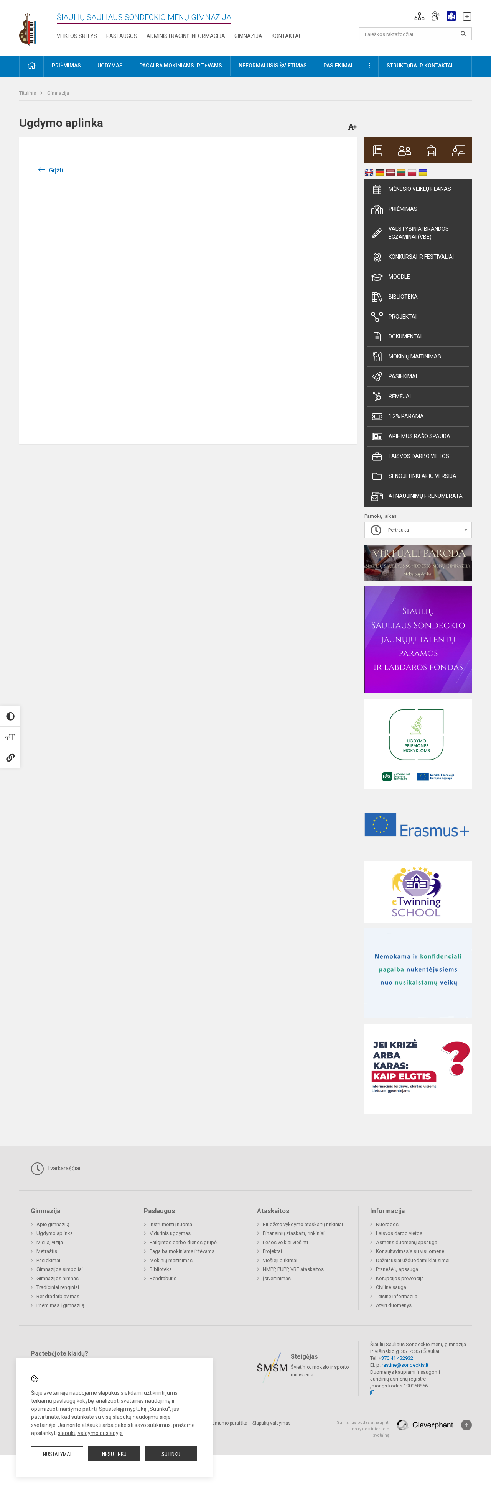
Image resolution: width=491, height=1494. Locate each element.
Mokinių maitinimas (415, 356)
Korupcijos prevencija (400, 1278)
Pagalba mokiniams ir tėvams (182, 1251)
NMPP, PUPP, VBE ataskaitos (293, 1269)
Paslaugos (121, 36)
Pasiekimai (403, 376)
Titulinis (28, 93)
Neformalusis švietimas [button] (273, 65)
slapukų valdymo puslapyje (90, 1433)
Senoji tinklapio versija (422, 476)
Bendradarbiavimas (57, 1296)
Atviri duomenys (394, 1305)
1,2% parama (406, 416)
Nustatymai (57, 1454)
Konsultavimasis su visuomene (410, 1251)
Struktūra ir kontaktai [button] (420, 65)
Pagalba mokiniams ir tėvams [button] (180, 65)
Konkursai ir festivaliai (421, 257)
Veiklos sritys (77, 36)
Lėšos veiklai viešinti (285, 1242)
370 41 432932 (397, 1358)
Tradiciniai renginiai (57, 1287)
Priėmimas (403, 209)
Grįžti (56, 170)
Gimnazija (248, 36)
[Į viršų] (466, 1425)
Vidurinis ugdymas (170, 1233)
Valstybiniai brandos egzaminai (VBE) (419, 233)
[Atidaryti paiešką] (463, 33)
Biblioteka (403, 297)
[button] (419, 16)
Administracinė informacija (186, 36)
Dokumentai (405, 336)
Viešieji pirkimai (280, 1260)
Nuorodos (387, 1224)
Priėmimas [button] (66, 65)
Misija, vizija (49, 1242)
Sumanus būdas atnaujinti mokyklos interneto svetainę (363, 1429)
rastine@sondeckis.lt (405, 1365)
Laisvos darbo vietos (419, 456)
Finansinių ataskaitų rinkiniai (294, 1233)
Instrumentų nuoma (171, 1224)
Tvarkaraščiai (63, 1168)
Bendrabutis (163, 1278)
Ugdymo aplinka (54, 1233)
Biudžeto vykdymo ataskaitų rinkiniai (303, 1224)
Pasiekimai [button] (338, 65)
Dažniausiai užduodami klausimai (413, 1260)
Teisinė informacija (396, 1296)
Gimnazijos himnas (57, 1278)
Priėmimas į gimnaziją (60, 1305)
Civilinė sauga (391, 1287)
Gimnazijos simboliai (59, 1269)
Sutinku (170, 1454)
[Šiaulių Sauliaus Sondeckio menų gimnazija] (33, 26)
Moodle (399, 277)
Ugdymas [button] (110, 65)
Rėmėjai (400, 396)
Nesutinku (114, 1454)
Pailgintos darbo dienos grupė (183, 1242)
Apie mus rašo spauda (419, 436)
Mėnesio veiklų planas (420, 189)
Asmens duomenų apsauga (406, 1242)
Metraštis (46, 1251)
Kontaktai (286, 36)
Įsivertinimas (277, 1278)
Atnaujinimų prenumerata (426, 496)
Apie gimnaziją (52, 1224)
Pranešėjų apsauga (397, 1269)
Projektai (403, 317)
